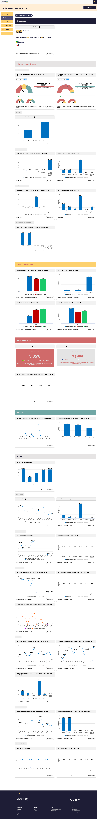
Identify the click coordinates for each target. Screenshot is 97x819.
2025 (26, 79)
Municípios (36, 812)
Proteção (7, 29)
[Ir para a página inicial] (5, 2)
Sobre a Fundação (75, 812)
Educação (7, 18)
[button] (39, 27)
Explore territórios (91, 7)
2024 (23, 79)
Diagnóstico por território (56, 809)
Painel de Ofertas (54, 812)
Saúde (6, 33)
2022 (17, 79)
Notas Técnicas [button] (50, 53)
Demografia (7, 14)
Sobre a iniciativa (75, 809)
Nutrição (7, 21)
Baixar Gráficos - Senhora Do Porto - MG (24, 15)
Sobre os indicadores (76, 810)
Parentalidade (8, 25)
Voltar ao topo (34, 64)
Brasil (35, 809)
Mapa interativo (54, 810)
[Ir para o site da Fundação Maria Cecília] (24, 800)
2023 (20, 79)
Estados (35, 810)
